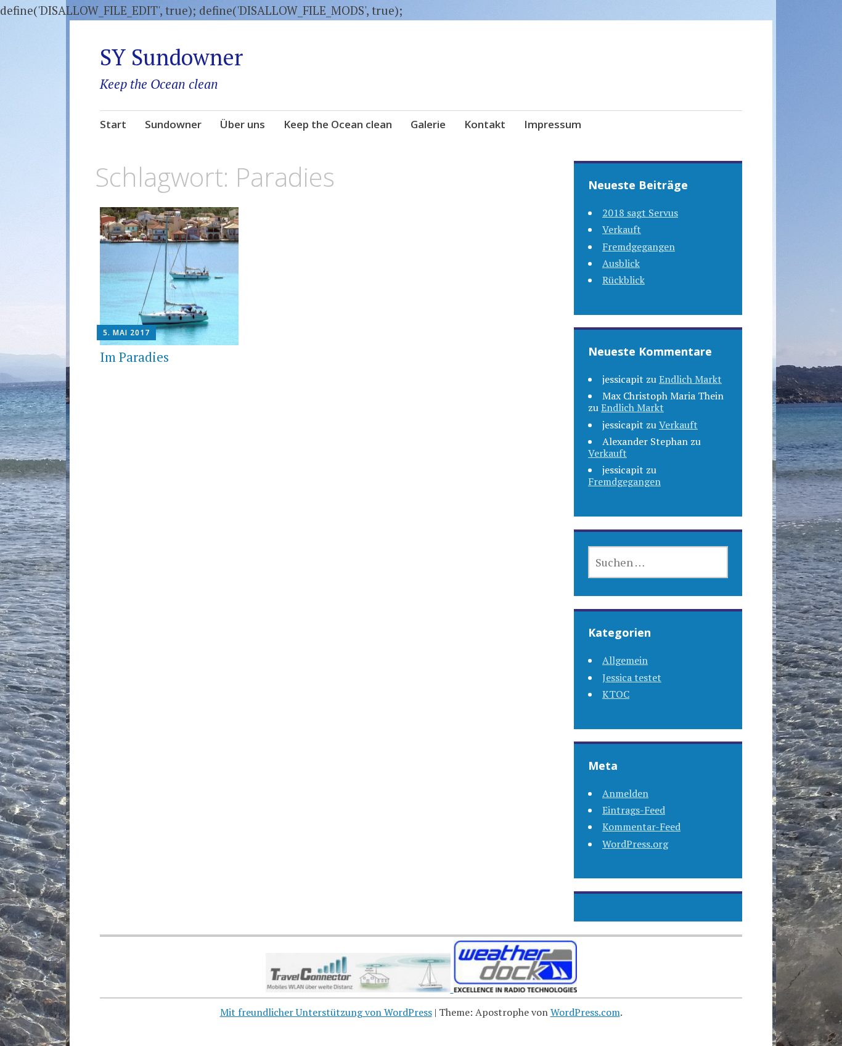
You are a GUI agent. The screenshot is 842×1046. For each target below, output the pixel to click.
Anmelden (625, 793)
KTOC (615, 694)
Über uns (242, 124)
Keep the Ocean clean (338, 124)
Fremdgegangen (638, 246)
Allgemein (625, 660)
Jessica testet (631, 677)
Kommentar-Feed (641, 826)
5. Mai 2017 (126, 332)
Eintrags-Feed (633, 810)
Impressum (552, 124)
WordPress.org (635, 844)
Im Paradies (134, 357)
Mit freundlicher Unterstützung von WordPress (326, 1012)
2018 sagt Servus (640, 212)
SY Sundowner (171, 57)
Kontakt (484, 124)
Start (113, 124)
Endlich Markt (690, 379)
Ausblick (621, 263)
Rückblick (623, 280)
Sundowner (173, 124)
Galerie (428, 124)
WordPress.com (585, 1012)
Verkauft (621, 229)
